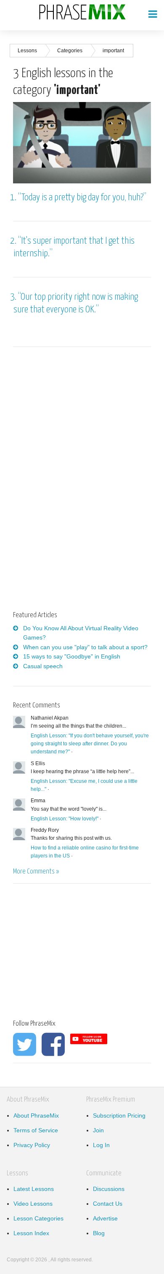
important (113, 51)
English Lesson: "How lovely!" (64, 819)
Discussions (108, 1188)
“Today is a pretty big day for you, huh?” (82, 197)
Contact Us (107, 1203)
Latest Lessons (33, 1188)
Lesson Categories (38, 1218)
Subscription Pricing (119, 1115)
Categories (69, 51)
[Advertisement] (83, 419)
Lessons (27, 51)
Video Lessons (33, 1203)
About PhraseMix (36, 1115)
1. (14, 197)
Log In (101, 1145)
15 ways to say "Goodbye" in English (71, 656)
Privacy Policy (31, 1145)
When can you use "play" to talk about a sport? (85, 647)
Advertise (105, 1218)
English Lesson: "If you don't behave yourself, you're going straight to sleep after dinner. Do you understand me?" (90, 744)
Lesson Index (31, 1233)
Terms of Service (35, 1130)
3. (14, 297)
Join (98, 1130)
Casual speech (43, 666)
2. (14, 241)
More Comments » (36, 871)
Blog (99, 1233)
